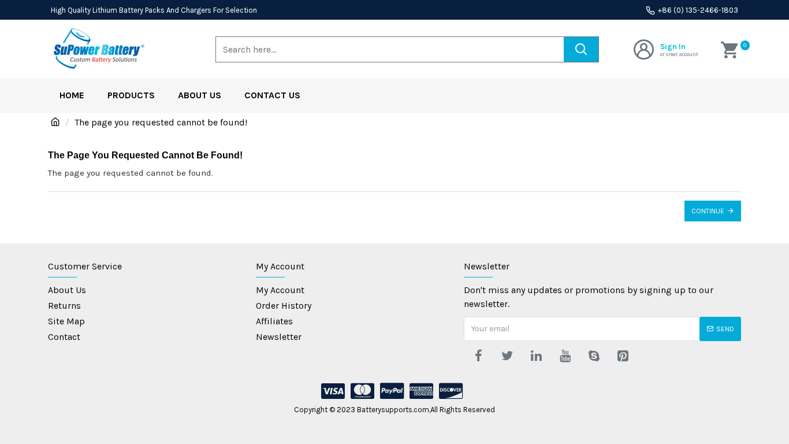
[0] (731, 49)
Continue (707, 211)
